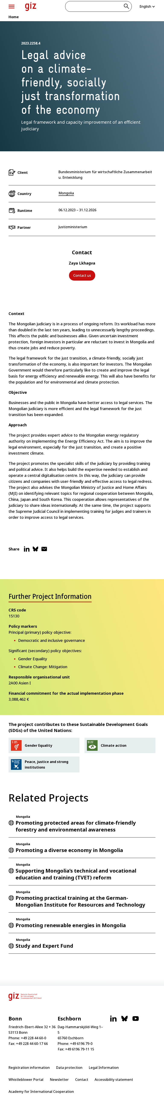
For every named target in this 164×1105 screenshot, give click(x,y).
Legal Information (104, 1067)
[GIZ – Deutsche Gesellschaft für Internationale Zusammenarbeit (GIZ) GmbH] (30, 6)
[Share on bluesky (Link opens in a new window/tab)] (35, 550)
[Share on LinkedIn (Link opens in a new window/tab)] (27, 550)
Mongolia (66, 193)
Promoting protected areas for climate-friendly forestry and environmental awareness (76, 826)
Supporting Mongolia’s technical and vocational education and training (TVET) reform (76, 874)
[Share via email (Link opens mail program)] (44, 550)
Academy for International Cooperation (41, 1091)
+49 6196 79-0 (81, 1043)
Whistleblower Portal (26, 1079)
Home (14, 17)
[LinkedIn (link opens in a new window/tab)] (113, 1020)
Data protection (69, 1067)
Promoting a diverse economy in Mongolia (69, 850)
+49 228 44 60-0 (33, 1038)
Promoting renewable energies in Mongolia (71, 925)
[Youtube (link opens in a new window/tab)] (135, 1020)
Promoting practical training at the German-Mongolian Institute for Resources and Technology (80, 901)
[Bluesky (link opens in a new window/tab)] (124, 1020)
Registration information (29, 1067)
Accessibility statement (114, 1079)
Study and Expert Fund (44, 945)
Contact (81, 1079)
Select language (147, 6)
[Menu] (12, 6)
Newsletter (59, 1079)
